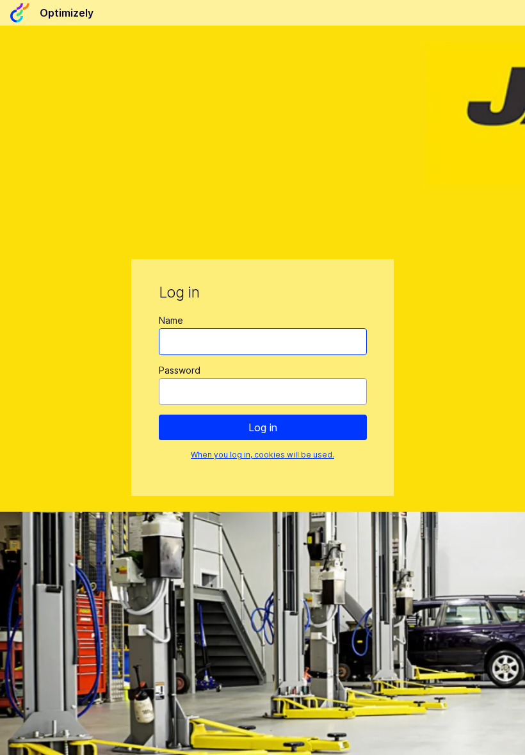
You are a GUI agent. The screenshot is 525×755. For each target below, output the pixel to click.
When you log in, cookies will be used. (262, 454)
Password (179, 370)
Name (171, 320)
